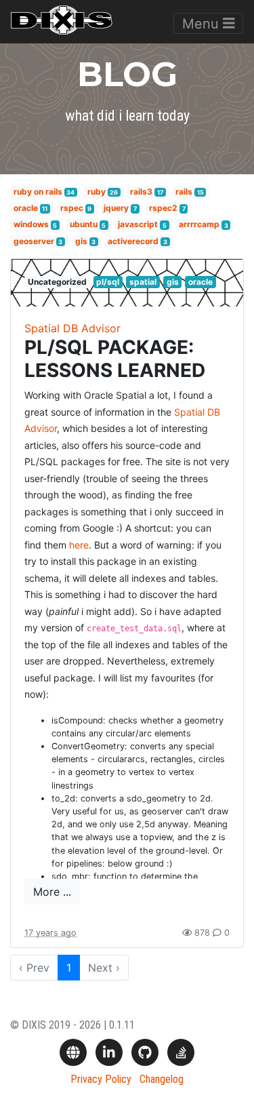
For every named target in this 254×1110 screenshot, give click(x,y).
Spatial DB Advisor (72, 328)
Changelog (162, 1079)
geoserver (34, 241)
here (79, 545)
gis (81, 241)
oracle (26, 208)
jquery (116, 208)
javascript (138, 225)
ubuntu (84, 225)
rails (183, 191)
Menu (202, 24)
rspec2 (163, 208)
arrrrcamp (199, 225)
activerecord (133, 241)
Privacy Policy (100, 1079)
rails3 (141, 191)
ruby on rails (38, 191)
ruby (96, 191)
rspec (71, 208)
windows (31, 225)
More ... (52, 891)
